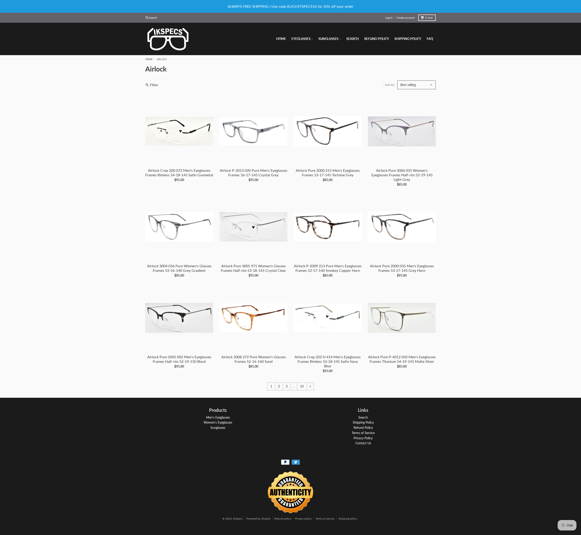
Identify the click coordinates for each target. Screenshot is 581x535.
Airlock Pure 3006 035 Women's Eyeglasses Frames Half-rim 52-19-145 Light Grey (402, 175)
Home (149, 59)
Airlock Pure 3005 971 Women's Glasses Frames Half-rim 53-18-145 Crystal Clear (253, 268)
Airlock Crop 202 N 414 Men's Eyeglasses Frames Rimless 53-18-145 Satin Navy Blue (328, 361)
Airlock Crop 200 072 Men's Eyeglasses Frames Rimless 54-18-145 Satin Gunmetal (179, 172)
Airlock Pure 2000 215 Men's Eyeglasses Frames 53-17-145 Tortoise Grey (328, 172)
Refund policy (282, 518)
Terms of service (325, 518)
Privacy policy (303, 518)
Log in (389, 17)
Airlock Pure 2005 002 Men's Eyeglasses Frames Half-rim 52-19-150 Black (179, 359)
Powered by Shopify (258, 518)
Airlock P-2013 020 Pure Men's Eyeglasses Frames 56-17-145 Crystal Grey (253, 172)
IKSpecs (238, 518)
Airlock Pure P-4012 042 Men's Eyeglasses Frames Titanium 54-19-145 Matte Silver (402, 359)
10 (302, 386)
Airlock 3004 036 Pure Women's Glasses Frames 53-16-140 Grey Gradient (179, 268)
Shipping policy (347, 518)
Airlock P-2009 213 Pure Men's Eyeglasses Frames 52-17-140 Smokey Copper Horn (328, 268)
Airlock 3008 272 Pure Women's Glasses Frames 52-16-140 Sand (253, 359)
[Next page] (310, 386)
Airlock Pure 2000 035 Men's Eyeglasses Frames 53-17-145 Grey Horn (402, 268)
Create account (405, 17)
